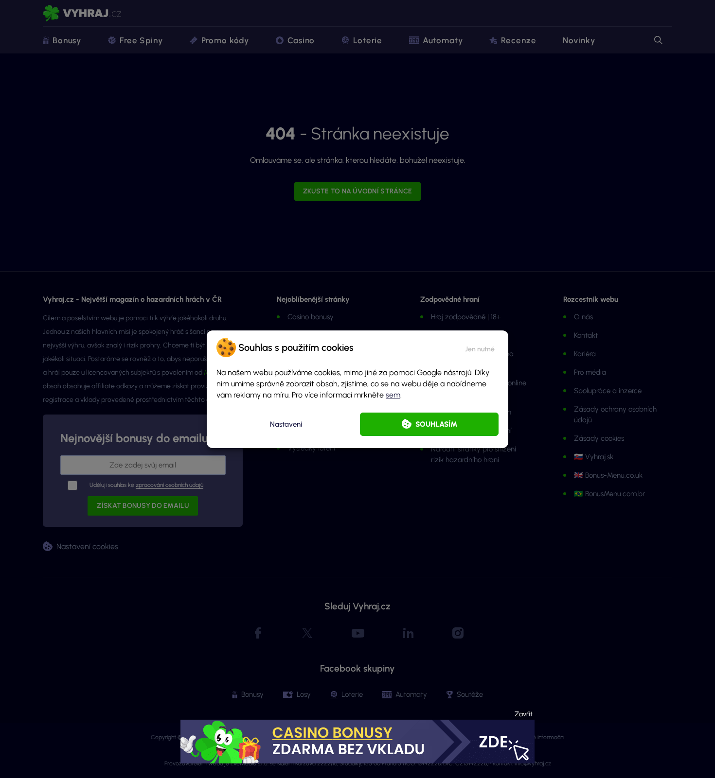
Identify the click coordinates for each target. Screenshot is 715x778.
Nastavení (286, 424)
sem (393, 394)
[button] (480, 347)
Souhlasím (436, 424)
